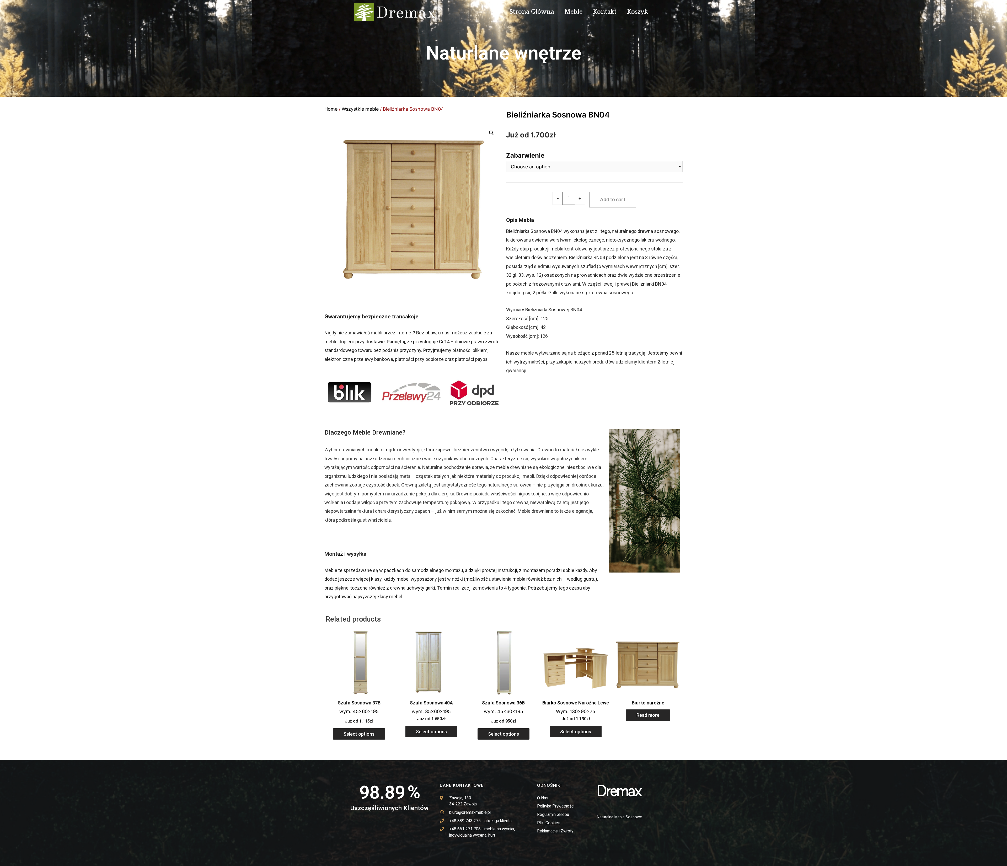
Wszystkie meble (360, 109)
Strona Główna (532, 11)
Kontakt (605, 11)
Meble (573, 11)
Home (331, 109)
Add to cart (612, 199)
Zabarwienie (525, 155)
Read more (648, 715)
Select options (359, 734)
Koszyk (637, 11)
